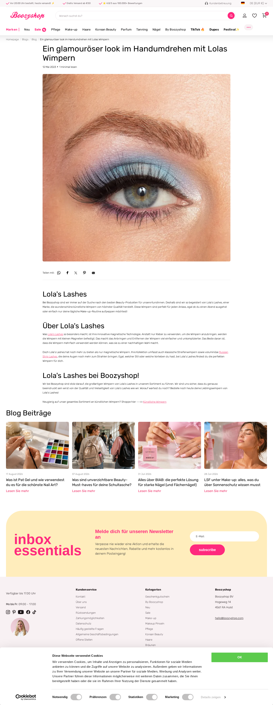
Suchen (231, 15)
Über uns (81, 601)
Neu (27, 29)
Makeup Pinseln (154, 623)
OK (239, 657)
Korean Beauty (105, 29)
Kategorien (153, 589)
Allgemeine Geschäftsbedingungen (97, 634)
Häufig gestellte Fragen (90, 628)
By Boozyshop (175, 29)
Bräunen (150, 645)
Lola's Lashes (55, 334)
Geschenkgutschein (157, 596)
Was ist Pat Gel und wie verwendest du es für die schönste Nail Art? (35, 482)
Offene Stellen (84, 639)
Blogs (25, 39)
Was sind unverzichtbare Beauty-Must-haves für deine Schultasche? (102, 482)
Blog (34, 39)
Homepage (12, 39)
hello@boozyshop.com (229, 618)
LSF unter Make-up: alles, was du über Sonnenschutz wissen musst (232, 482)
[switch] (115, 697)
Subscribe (207, 550)
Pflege (55, 29)
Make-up (71, 29)
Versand (81, 607)
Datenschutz (83, 623)
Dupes (214, 29)
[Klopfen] (34, 612)
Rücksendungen (86, 612)
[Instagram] (8, 612)
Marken (12, 29)
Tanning (142, 29)
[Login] (244, 16)
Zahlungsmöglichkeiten (90, 618)
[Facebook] (28, 612)
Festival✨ (231, 29)
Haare (86, 29)
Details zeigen (211, 697)
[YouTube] (21, 612)
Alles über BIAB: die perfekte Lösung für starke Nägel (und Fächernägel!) (168, 482)
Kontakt (80, 596)
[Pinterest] (14, 612)
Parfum (126, 29)
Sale (147, 612)
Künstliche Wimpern (154, 401)
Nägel (156, 29)
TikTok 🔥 (198, 29)
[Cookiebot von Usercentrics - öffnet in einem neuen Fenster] (25, 697)
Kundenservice (86, 589)
